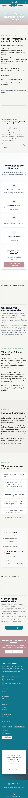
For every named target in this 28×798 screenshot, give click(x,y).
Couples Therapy (6, 712)
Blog (3, 698)
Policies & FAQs (6, 696)
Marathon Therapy (6, 717)
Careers (4, 707)
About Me (4, 704)
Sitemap (6, 789)
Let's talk (21, 517)
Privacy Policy (14, 789)
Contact (4, 691)
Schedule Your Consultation (14, 652)
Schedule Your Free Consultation (15, 264)
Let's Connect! (13, 627)
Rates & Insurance (6, 693)
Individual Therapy (6, 714)
